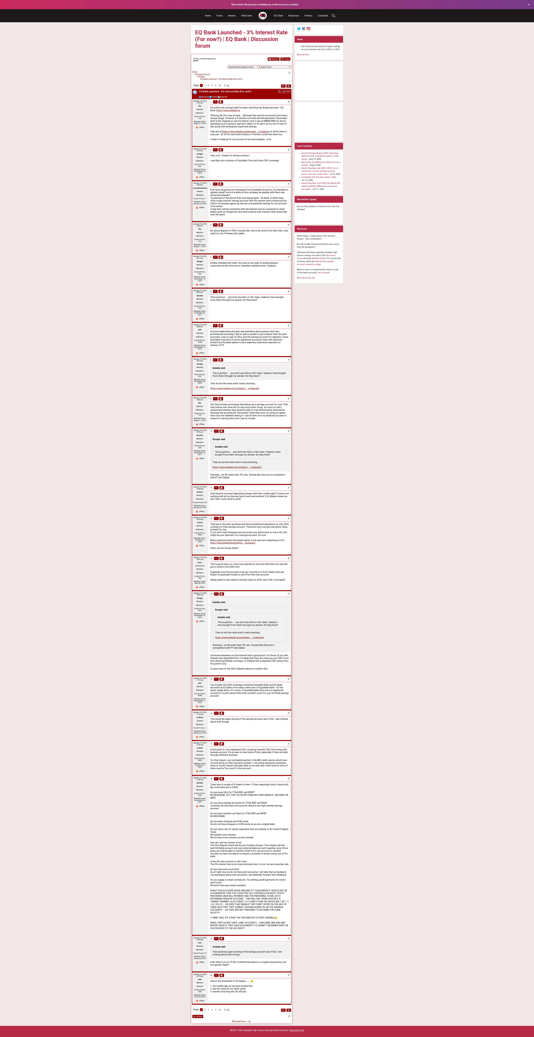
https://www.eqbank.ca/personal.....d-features (245, 131)
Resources (293, 15)
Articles (232, 15)
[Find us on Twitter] (299, 28)
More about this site (306, 278)
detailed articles (319, 258)
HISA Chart (246, 15)
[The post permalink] (215, 102)
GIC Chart (278, 15)
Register (275, 59)
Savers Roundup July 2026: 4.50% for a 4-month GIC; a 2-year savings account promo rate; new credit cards (320, 171)
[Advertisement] (319, 81)
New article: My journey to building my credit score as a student (264, 4)
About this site (297, 1030)
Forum (219, 15)
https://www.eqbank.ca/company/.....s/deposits (234, 388)
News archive (303, 54)
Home (208, 15)
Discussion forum (202, 74)
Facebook (205, 97)
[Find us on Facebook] (304, 28)
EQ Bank (201, 77)
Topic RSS (285, 91)
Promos (308, 15)
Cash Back (323, 15)
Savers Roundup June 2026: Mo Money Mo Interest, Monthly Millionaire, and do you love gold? (320, 186)
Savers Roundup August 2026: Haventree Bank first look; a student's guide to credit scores (320, 156)
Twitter (214, 97)
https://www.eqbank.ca (228, 110)
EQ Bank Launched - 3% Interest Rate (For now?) (221, 79)
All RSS (199, 1016)
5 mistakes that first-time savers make (318, 177)
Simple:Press (240, 1021)
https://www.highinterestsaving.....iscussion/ (233, 543)
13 (225, 85)
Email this (223, 97)
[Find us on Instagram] (308, 28)
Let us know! (323, 272)
